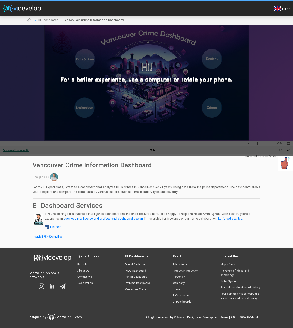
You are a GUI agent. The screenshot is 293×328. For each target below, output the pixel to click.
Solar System (229, 281)
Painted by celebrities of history (240, 288)
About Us (83, 271)
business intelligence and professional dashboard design (103, 219)
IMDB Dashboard (135, 271)
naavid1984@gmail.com (49, 237)
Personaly (179, 277)
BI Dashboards (48, 20)
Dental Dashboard (136, 265)
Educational (180, 265)
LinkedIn (55, 227)
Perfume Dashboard (137, 283)
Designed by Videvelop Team (54, 317)
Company (179, 283)
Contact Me (84, 277)
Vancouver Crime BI (137, 289)
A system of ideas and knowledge (235, 273)
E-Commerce (181, 296)
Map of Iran (228, 265)
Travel (177, 289)
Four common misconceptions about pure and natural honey (240, 296)
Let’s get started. (230, 219)
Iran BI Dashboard (136, 277)
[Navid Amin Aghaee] (55, 177)
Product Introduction (185, 271)
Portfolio (82, 265)
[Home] (29, 20)
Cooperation (85, 283)
